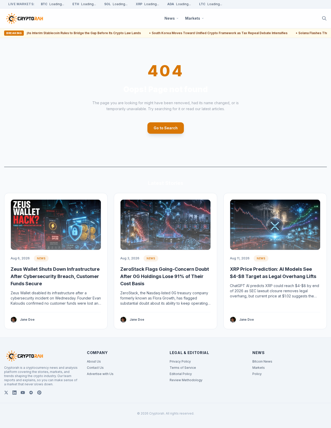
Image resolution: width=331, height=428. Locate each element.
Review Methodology (186, 380)
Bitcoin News (262, 361)
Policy (257, 374)
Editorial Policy (181, 374)
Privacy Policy (180, 361)
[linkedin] (14, 393)
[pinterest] (39, 393)
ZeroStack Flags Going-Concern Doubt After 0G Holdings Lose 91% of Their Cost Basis (164, 276)
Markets (258, 368)
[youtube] (23, 393)
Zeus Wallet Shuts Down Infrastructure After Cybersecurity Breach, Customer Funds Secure (55, 276)
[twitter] (6, 393)
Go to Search (166, 128)
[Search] (324, 18)
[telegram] (31, 393)
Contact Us (95, 368)
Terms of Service (183, 368)
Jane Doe (27, 319)
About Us (94, 361)
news (41, 258)
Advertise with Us (100, 374)
